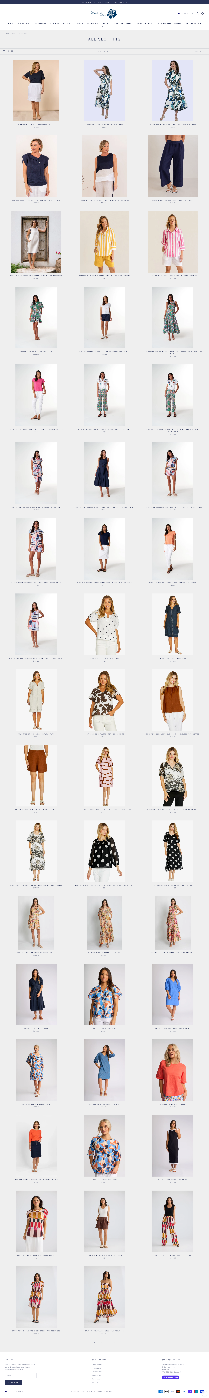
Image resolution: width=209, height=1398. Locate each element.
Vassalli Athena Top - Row (104, 1180)
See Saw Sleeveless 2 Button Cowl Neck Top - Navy (36, 200)
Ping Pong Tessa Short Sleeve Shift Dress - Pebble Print (104, 809)
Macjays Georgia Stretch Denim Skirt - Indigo (36, 1180)
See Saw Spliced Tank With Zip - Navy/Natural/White (104, 200)
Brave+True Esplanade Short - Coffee (104, 1255)
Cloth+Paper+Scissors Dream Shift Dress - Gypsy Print (36, 507)
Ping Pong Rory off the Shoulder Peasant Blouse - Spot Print (104, 885)
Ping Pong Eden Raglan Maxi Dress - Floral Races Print (36, 885)
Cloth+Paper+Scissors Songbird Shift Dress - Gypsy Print (36, 658)
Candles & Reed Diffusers (169, 23)
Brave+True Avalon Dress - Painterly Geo (104, 1331)
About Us (95, 1382)
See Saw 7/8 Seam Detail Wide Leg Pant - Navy (173, 200)
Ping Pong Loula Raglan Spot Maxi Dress (173, 885)
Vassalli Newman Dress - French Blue (173, 1028)
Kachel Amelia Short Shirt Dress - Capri (36, 953)
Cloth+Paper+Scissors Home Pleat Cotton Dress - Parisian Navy (104, 507)
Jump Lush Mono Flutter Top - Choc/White (104, 734)
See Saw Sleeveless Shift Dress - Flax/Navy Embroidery (36, 276)
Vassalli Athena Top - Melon (172, 1104)
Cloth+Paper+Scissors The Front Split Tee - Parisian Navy (104, 583)
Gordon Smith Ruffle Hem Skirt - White (36, 124)
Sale (104, 27)
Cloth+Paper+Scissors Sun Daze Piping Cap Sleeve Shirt (104, 429)
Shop (13, 33)
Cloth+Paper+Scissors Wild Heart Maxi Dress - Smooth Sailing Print (173, 352)
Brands (66, 23)
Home (10, 23)
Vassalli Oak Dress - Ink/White (172, 1180)
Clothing (55, 23)
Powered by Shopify (104, 1391)
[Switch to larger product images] (4, 51)
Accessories (93, 23)
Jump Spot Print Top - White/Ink (104, 658)
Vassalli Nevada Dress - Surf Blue (104, 1104)
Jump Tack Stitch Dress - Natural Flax (36, 734)
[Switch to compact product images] (12, 51)
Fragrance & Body (144, 23)
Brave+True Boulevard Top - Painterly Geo (36, 1255)
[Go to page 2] (121, 1342)
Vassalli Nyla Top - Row (104, 1028)
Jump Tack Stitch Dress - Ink (173, 658)
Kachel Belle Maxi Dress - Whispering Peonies (173, 953)
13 (114, 1342)
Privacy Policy (96, 1368)
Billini (106, 23)
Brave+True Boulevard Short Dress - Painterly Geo (36, 1331)
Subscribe (13, 1382)
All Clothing (23, 33)
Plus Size (79, 23)
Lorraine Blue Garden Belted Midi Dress (104, 124)
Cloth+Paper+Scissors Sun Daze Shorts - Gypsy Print (36, 583)
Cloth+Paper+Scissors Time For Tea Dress (36, 351)
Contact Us (96, 1379)
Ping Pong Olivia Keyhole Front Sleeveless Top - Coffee (172, 734)
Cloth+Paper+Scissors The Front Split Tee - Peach (173, 583)
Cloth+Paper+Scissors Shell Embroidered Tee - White (104, 351)
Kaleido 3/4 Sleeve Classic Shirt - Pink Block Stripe (172, 276)
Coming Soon (23, 23)
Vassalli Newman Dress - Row (36, 1104)
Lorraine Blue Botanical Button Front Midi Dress (173, 124)
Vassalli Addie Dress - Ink (36, 1028)
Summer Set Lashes (122, 23)
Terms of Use (96, 1375)
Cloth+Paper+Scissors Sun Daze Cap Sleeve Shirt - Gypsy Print (172, 507)
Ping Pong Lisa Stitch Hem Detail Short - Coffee (36, 809)
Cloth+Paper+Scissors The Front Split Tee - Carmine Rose (36, 429)
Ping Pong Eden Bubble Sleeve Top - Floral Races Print (173, 809)
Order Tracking (97, 1364)
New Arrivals (40, 23)
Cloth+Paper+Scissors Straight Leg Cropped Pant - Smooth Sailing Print (173, 430)
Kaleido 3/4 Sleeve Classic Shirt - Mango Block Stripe (104, 276)
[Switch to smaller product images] (8, 51)
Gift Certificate (193, 23)
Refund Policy (96, 1372)
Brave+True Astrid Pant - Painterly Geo (173, 1255)
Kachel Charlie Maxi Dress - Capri (104, 953)
